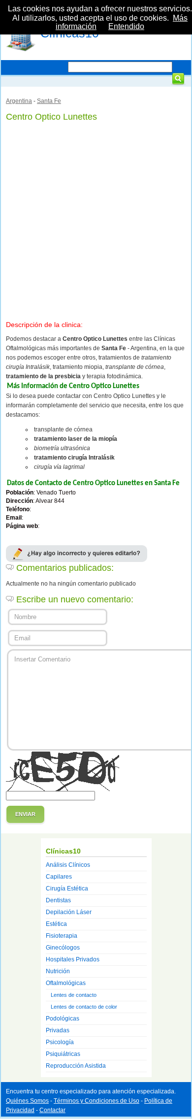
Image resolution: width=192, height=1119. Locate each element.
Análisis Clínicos (68, 864)
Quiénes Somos (27, 1100)
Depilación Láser (69, 912)
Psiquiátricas (63, 1054)
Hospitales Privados (72, 959)
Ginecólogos (63, 947)
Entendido (126, 26)
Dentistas (58, 900)
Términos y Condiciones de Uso (96, 1100)
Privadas (57, 1030)
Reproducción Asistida (76, 1065)
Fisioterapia (61, 935)
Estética (56, 924)
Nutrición (58, 971)
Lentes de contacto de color (84, 1007)
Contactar (52, 1110)
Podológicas (62, 1018)
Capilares (59, 876)
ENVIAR (25, 814)
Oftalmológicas (66, 983)
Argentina (19, 101)
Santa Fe (49, 101)
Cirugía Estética (67, 888)
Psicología (60, 1042)
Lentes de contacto (73, 995)
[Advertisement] (96, 219)
